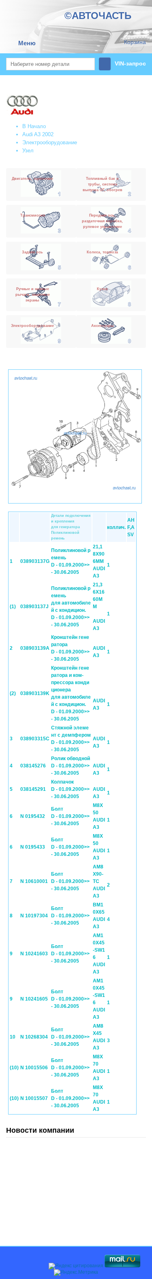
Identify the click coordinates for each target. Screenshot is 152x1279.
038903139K (34, 693)
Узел (28, 150)
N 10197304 (34, 916)
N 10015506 (34, 1067)
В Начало (34, 126)
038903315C (34, 739)
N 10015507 (34, 1098)
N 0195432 (32, 816)
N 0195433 (32, 847)
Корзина (135, 42)
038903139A (34, 648)
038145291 (33, 789)
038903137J (34, 606)
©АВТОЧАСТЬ (97, 15)
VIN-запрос (130, 63)
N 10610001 (34, 881)
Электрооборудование (49, 142)
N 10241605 (34, 999)
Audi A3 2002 (38, 134)
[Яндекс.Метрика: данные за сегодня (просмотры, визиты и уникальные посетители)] (76, 1272)
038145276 (33, 766)
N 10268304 (34, 1037)
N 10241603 (34, 954)
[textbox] (50, 64)
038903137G (34, 561)
